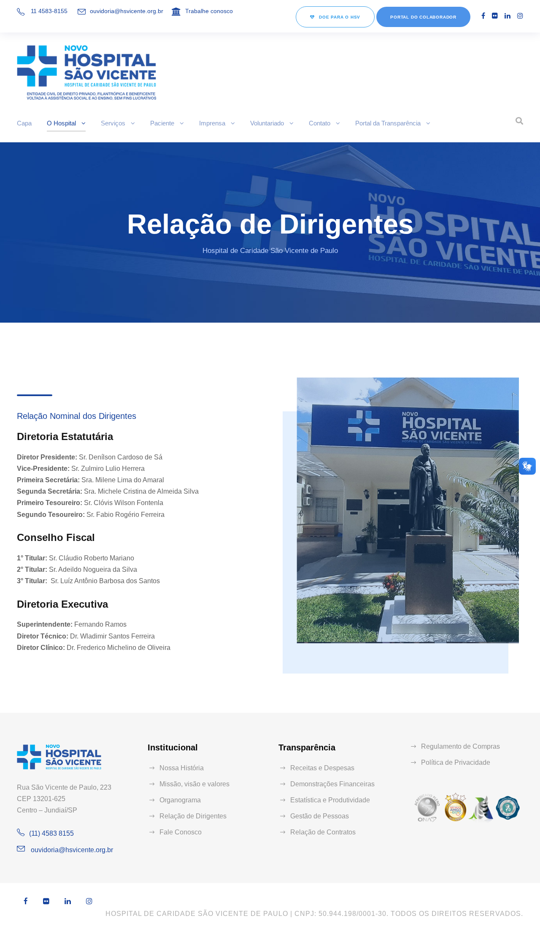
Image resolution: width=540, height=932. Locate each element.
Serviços (113, 123)
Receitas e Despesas (322, 768)
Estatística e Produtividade (330, 800)
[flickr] (495, 15)
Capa (24, 123)
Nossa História (181, 768)
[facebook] (483, 15)
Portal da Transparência (388, 123)
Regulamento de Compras (460, 746)
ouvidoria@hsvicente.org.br (126, 11)
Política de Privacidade (455, 762)
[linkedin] (507, 15)
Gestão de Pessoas (319, 816)
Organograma (180, 800)
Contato (319, 123)
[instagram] (520, 15)
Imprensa (212, 123)
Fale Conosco (180, 832)
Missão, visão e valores (194, 784)
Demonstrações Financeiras (332, 784)
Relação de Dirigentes (193, 816)
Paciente (162, 123)
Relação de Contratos (323, 832)
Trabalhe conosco (209, 11)
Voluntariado (267, 123)
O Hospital (61, 123)
